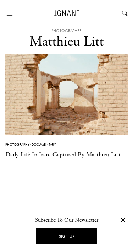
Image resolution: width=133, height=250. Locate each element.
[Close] (123, 219)
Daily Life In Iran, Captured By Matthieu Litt (63, 154)
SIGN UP (66, 236)
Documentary (44, 144)
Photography (17, 144)
